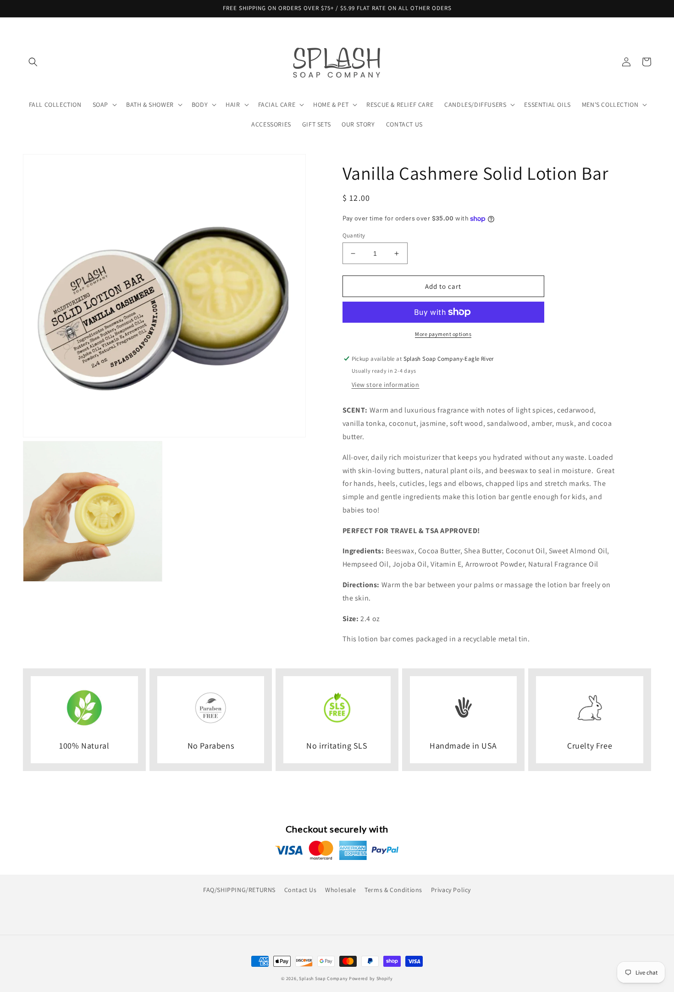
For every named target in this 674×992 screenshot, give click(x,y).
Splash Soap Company (323, 978)
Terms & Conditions (393, 890)
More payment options (443, 334)
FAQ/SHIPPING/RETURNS (239, 890)
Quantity (354, 235)
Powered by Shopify (371, 978)
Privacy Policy (451, 890)
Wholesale (340, 890)
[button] (33, 62)
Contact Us (300, 890)
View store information (386, 384)
